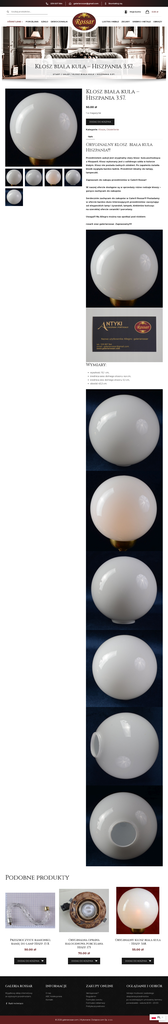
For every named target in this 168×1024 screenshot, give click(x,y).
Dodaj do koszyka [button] (28, 961)
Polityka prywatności (95, 1006)
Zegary (125, 21)
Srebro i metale (141, 21)
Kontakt (49, 1000)
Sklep (66, 74)
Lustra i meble (110, 21)
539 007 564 (56, 3)
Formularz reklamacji (95, 1003)
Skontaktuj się (115, 3)
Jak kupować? (92, 993)
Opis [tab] (90, 136)
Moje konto (135, 12)
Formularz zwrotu (94, 1000)
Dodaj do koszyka (100, 122)
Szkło (44, 21)
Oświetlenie (14, 21)
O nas (48, 993)
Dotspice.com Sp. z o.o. (102, 1020)
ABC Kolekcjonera (54, 996)
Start (57, 74)
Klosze (101, 129)
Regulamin (91, 996)
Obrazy (157, 21)
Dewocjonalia (59, 21)
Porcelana (32, 21)
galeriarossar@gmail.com (86, 3)
